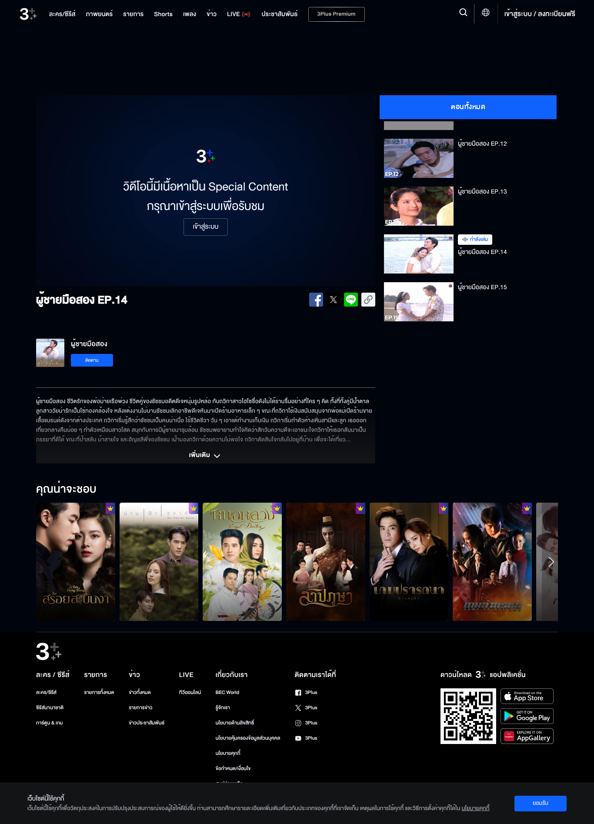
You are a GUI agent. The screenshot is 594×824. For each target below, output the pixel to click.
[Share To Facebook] (316, 300)
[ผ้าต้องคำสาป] (325, 562)
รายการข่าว (140, 708)
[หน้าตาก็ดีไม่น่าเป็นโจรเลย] (242, 562)
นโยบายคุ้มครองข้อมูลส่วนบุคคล (248, 738)
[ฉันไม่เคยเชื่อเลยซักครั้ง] (409, 562)
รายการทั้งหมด (99, 692)
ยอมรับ (540, 803)
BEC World (227, 692)
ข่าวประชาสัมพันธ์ (146, 723)
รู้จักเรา (223, 708)
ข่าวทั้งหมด (140, 692)
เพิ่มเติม (200, 455)
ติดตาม (92, 360)
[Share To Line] (351, 300)
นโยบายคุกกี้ (228, 753)
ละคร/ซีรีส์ (46, 692)
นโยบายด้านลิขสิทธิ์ (235, 723)
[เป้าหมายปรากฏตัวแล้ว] (492, 562)
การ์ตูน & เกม (49, 723)
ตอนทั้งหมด (468, 107)
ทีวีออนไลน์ (190, 692)
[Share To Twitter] (333, 300)
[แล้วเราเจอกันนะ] (159, 562)
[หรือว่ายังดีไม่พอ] (75, 562)
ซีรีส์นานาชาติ (49, 708)
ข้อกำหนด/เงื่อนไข (233, 768)
